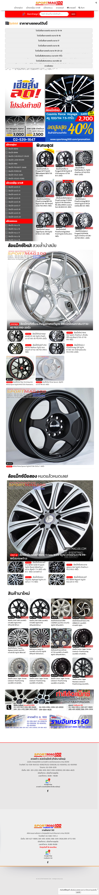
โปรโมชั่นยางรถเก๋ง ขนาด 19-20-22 (48, 50)
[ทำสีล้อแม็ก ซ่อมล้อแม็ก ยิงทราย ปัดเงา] (49, 700)
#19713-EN (70, 195)
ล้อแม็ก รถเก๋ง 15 (14, 198)
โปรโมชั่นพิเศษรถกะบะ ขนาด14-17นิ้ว (48, 55)
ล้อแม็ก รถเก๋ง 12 (14, 187)
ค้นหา (82, 7)
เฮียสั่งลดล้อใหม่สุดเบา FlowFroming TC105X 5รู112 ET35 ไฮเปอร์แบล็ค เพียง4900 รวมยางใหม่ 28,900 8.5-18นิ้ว (63, 202)
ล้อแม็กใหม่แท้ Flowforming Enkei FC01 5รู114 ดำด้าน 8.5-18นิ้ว (63, 232)
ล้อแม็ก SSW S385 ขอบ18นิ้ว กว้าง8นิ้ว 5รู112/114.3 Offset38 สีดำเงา (17, 622)
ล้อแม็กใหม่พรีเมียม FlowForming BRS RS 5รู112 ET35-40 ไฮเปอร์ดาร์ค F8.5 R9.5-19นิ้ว (44, 202)
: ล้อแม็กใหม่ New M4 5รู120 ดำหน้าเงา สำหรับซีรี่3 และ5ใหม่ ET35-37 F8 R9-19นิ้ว (77, 336)
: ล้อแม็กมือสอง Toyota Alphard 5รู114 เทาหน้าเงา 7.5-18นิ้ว (35, 579)
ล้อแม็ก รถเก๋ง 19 (14, 213)
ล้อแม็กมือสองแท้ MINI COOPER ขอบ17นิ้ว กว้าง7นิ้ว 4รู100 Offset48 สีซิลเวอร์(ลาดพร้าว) (60, 622)
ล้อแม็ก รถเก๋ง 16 (14, 202)
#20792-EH (69, 166)
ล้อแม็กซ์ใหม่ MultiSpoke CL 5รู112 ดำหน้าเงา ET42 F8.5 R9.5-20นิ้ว (82, 171)
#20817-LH (50, 166)
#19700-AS (50, 196)
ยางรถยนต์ (60, 7)
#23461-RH (24, 675)
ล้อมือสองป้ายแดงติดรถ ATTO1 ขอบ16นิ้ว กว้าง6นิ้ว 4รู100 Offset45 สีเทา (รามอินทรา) (59, 652)
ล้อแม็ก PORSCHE (15, 171)
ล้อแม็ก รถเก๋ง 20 (15, 216)
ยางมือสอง (49, 65)
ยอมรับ (78, 892)
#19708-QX (69, 226)
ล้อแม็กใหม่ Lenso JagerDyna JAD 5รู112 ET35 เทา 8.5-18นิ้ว (44, 231)
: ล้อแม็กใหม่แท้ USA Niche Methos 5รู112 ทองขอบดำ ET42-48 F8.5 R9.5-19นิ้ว (36, 348)
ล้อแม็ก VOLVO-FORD (16, 178)
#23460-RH (46, 675)
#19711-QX (89, 165)
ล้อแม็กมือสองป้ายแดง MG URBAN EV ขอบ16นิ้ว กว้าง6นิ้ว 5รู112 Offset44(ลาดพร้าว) (80, 623)
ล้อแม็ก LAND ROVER (16, 160)
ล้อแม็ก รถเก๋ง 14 (14, 194)
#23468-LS (46, 617)
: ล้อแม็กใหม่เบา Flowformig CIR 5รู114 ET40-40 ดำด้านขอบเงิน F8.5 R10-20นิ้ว (76, 348)
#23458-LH (89, 676)
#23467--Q (67, 618)
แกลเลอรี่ (72, 7)
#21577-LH (89, 228)
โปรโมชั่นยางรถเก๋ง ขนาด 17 (48, 40)
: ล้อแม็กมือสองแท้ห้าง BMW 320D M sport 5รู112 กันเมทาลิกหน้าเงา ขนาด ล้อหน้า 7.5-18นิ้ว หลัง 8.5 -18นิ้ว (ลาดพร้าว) (35, 567)
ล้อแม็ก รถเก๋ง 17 (14, 205)
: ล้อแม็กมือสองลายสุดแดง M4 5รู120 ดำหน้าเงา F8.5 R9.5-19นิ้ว (77, 567)
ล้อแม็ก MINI (13, 163)
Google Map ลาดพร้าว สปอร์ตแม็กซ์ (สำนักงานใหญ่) (48, 785)
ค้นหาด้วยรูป (32, 14)
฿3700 (39, 379)
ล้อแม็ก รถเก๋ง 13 (14, 190)
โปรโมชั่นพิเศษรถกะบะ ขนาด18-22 (49, 60)
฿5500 (9, 379)
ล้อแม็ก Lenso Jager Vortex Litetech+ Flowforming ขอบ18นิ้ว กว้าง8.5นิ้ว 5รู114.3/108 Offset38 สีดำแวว (81, 651)
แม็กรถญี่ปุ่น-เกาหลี (33, 7)
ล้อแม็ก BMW (13, 152)
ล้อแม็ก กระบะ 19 (14, 240)
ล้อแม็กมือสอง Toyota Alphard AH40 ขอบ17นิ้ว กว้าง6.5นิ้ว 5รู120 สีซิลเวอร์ (16, 650)
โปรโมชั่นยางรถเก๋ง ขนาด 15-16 (49, 35)
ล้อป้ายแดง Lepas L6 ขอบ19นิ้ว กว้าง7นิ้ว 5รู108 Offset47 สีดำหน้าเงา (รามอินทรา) (37, 651)
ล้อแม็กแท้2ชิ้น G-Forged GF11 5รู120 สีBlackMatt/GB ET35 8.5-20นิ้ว (44, 172)
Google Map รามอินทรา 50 (48, 857)
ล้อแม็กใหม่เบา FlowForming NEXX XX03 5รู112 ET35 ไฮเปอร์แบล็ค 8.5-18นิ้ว (82, 202)
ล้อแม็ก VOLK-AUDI (16, 174)
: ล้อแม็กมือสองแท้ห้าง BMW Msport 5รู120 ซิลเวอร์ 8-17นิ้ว (76, 579)
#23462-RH (89, 646)
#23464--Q (46, 646)
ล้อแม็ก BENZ (13, 148)
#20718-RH (89, 196)
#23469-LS (24, 617)
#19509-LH (50, 226)
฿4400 (9, 463)
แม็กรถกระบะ (48, 7)
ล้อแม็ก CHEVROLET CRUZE (19, 156)
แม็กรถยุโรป (18, 7)
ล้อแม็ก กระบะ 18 (14, 236)
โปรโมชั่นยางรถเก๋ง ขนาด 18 (48, 45)
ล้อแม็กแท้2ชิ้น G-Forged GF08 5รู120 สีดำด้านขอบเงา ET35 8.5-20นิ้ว (63, 172)
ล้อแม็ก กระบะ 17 (14, 232)
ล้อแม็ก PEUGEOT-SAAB (17, 167)
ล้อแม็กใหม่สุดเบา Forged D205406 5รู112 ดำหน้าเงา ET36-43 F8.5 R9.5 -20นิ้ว (83, 234)
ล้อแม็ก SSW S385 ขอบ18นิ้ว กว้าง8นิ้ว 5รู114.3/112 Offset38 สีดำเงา (38, 622)
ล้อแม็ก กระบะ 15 (14, 225)
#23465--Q (24, 645)
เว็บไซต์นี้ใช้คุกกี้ (65, 890)
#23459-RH (67, 675)
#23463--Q (67, 647)
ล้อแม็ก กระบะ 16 (14, 229)
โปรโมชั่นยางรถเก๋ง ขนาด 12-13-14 (49, 30)
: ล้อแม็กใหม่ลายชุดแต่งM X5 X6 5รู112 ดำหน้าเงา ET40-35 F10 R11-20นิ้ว (36, 336)
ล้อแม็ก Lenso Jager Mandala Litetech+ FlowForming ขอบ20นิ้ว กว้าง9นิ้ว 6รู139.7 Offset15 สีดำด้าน (81, 681)
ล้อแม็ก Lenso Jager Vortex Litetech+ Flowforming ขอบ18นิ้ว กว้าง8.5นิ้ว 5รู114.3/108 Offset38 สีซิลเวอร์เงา (17, 680)
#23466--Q (89, 618)
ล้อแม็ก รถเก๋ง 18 (14, 209)
